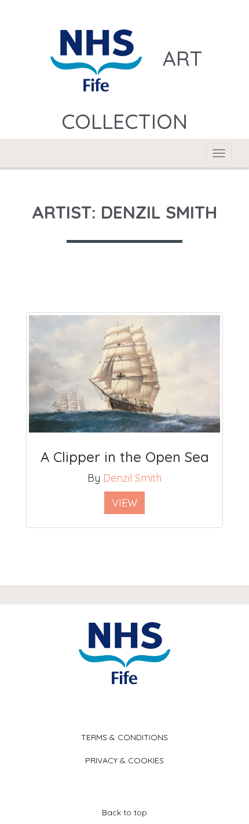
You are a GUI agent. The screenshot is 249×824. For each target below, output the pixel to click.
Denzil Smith (132, 478)
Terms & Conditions (124, 737)
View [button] (124, 502)
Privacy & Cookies (124, 760)
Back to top (124, 812)
